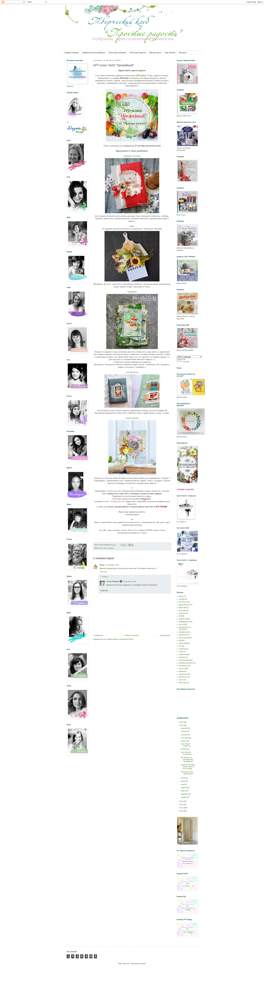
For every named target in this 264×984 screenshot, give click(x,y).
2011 (181, 811)
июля (183, 778)
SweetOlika (132, 292)
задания (111, 548)
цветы (181, 680)
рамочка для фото (186, 663)
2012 (181, 808)
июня (183, 781)
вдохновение (184, 605)
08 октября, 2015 (129, 581)
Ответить (103, 572)
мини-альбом (184, 638)
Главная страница (71, 53)
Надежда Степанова (132, 156)
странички (183, 674)
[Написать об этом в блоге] (124, 545)
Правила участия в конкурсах (93, 53)
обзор (181, 652)
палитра (182, 657)
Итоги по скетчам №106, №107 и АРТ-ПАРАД (187, 767)
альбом (182, 599)
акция (181, 596)
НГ (180, 646)
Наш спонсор (170, 53)
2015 (181, 725)
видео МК (182, 608)
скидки (181, 671)
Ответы (105, 577)
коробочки (183, 635)
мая (183, 784)
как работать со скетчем (185, 628)
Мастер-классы (155, 53)
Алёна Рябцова (132, 418)
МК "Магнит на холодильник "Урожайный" (187, 760)
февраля (185, 794)
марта (183, 791)
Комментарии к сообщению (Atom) (120, 639)
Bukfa (102, 565)
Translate (185, 362)
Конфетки (182, 632)
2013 (181, 804)
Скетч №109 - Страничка (186, 753)
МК (180, 640)
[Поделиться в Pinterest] (132, 545)
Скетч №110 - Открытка (186, 745)
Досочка (107, 284)
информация (184, 622)
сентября (185, 738)
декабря (184, 728)
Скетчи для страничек (117, 53)
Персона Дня (184, 660)
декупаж (182, 613)
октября (184, 735)
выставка (182, 610)
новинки (182, 649)
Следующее (98, 635)
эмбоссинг (183, 683)
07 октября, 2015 (112, 565)
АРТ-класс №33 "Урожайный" (187, 773)
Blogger (143, 964)
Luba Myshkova (132, 372)
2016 (181, 722)
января (184, 797)
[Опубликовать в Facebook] (129, 545)
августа (184, 741)
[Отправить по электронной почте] (121, 545)
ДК (180, 616)
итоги (181, 624)
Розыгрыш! (185, 749)
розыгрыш (183, 666)
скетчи (181, 669)
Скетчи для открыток (137, 53)
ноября (184, 731)
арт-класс (103, 548)
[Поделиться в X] (127, 545)
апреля (184, 788)
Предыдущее (165, 635)
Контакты (182, 53)
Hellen (132, 226)
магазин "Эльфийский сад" (113, 501)
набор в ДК (183, 643)
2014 (181, 801)
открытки (182, 654)
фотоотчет (183, 677)
